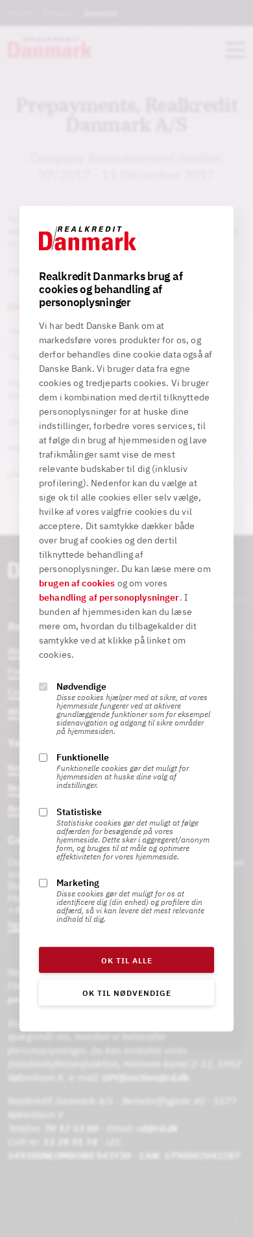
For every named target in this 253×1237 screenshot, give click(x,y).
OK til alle (126, 960)
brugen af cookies (77, 583)
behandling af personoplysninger (109, 597)
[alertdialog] (126, 618)
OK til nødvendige (126, 993)
